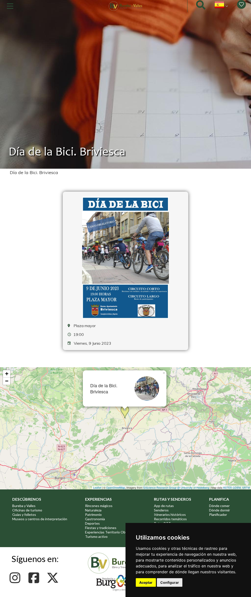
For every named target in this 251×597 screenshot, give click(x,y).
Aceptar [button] (145, 582)
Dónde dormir (219, 510)
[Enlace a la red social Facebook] (35, 578)
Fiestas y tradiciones (100, 528)
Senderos (161, 510)
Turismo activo (96, 536)
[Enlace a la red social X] (54, 578)
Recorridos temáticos (170, 519)
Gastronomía (95, 519)
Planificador (218, 514)
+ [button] (6, 374)
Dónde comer (219, 506)
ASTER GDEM (232, 487)
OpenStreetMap (115, 487)
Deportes (92, 523)
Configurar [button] (169, 582)
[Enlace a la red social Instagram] (16, 578)
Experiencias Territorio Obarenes (110, 532)
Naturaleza (93, 510)
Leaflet (97, 487)
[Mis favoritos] (241, 4)
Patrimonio (93, 514)
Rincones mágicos (99, 506)
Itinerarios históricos (170, 514)
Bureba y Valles (24, 506)
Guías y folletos (24, 514)
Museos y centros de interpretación (39, 519)
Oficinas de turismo (27, 510)
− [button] (6, 381)
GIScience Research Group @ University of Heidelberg (176, 487)
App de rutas (164, 506)
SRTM (246, 487)
